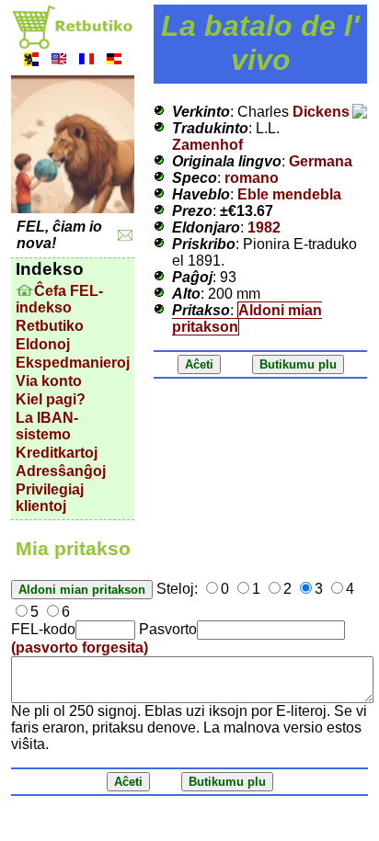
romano (251, 178)
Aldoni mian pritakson (247, 318)
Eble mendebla (289, 194)
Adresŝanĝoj (61, 471)
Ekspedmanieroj (73, 362)
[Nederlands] (31, 61)
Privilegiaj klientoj (50, 498)
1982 (264, 227)
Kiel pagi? (51, 399)
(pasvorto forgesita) (79, 647)
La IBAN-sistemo (47, 426)
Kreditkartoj (57, 452)
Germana (320, 161)
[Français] (86, 61)
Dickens (321, 111)
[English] (59, 61)
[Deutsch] (114, 61)
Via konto (49, 381)
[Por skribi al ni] (125, 236)
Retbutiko (50, 326)
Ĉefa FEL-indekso (59, 299)
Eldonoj (43, 344)
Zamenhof (207, 145)
